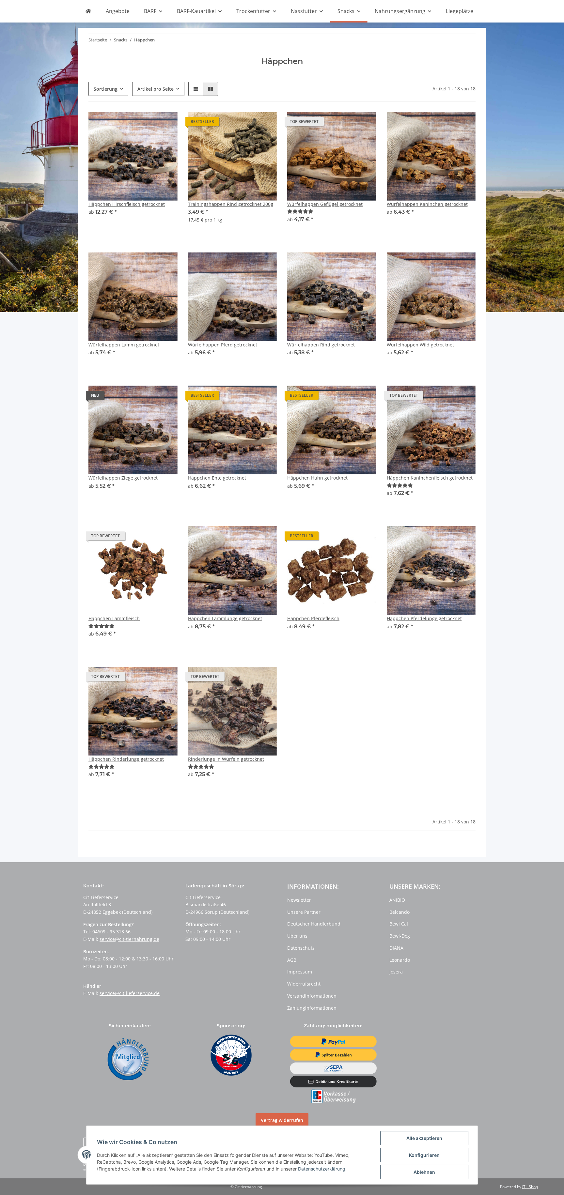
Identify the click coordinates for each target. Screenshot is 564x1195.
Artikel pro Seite (155, 89)
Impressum (299, 972)
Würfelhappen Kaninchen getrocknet (427, 204)
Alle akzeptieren (424, 1138)
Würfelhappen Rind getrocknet (321, 345)
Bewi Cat (398, 924)
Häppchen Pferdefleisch (313, 618)
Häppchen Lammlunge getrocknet (225, 618)
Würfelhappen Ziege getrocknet (123, 478)
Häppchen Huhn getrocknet (317, 478)
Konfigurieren (424, 1155)
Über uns (297, 936)
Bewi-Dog (399, 936)
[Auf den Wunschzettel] (265, 123)
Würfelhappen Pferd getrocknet (222, 345)
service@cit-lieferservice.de (130, 993)
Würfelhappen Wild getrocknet (420, 345)
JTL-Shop (530, 1186)
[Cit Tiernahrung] (88, 11)
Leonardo (399, 960)
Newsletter (299, 900)
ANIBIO (397, 900)
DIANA (396, 948)
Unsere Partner (304, 912)
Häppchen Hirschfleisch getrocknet (126, 204)
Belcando (399, 912)
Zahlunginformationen (312, 1008)
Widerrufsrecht (304, 984)
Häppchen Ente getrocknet (217, 478)
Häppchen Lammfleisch (114, 618)
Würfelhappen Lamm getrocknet (123, 345)
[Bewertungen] (300, 211)
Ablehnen (424, 1172)
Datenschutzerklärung (321, 1169)
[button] (195, 89)
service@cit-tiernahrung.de (129, 939)
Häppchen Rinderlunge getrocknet (126, 759)
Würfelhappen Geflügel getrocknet (325, 204)
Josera (396, 972)
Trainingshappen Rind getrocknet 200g (230, 204)
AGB (291, 960)
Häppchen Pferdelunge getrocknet (424, 618)
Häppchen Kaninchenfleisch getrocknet (430, 478)
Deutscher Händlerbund (313, 924)
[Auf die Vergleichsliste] (249, 123)
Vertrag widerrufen (282, 1120)
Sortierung (106, 89)
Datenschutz (301, 948)
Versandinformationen (312, 996)
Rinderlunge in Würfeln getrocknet (226, 759)
